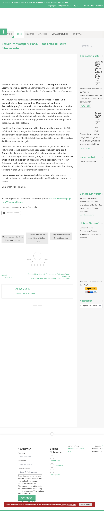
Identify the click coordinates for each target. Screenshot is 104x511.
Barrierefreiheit (37, 278)
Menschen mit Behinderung (45, 274)
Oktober (7, 277)
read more (85, 106)
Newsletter (88, 6)
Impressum (96, 449)
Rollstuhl (60, 274)
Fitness (30, 274)
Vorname (21, 453)
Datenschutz (97, 451)
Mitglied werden (65, 6)
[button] (3, 32)
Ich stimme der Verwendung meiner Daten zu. (31, 492)
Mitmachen (43, 34)
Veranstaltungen (60, 34)
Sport (67, 274)
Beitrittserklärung (87, 215)
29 (3, 277)
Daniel (4, 275)
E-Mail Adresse (24, 468)
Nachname (22, 460)
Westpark (66, 276)
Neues (19, 34)
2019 (12, 277)
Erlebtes (29, 34)
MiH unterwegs (50, 278)
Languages (51, 6)
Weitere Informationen (69, 504)
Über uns (7, 34)
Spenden (78, 6)
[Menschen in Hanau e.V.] (19, 27)
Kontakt (99, 6)
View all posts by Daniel (26, 293)
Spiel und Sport (63, 278)
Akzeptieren (85, 504)
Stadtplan (78, 34)
